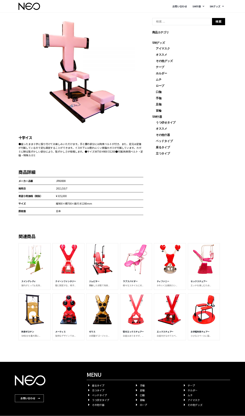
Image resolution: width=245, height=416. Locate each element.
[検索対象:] (181, 22)
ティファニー (163, 281)
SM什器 (196, 6)
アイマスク (163, 48)
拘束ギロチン (27, 331)
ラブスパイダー (130, 281)
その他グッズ (164, 60)
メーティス (60, 331)
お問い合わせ (179, 6)
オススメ (161, 54)
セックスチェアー (199, 281)
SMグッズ (215, 6)
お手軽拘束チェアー (200, 331)
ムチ (158, 79)
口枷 (158, 91)
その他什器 (163, 134)
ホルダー (161, 73)
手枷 (158, 98)
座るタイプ (163, 147)
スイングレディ (28, 281)
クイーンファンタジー (65, 281)
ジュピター (94, 281)
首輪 (158, 110)
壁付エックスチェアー (133, 331)
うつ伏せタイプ (166, 122)
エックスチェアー (165, 331)
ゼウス (92, 331)
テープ (160, 67)
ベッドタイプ (164, 141)
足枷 (158, 104)
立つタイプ (163, 153)
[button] (29, 398)
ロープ (160, 85)
